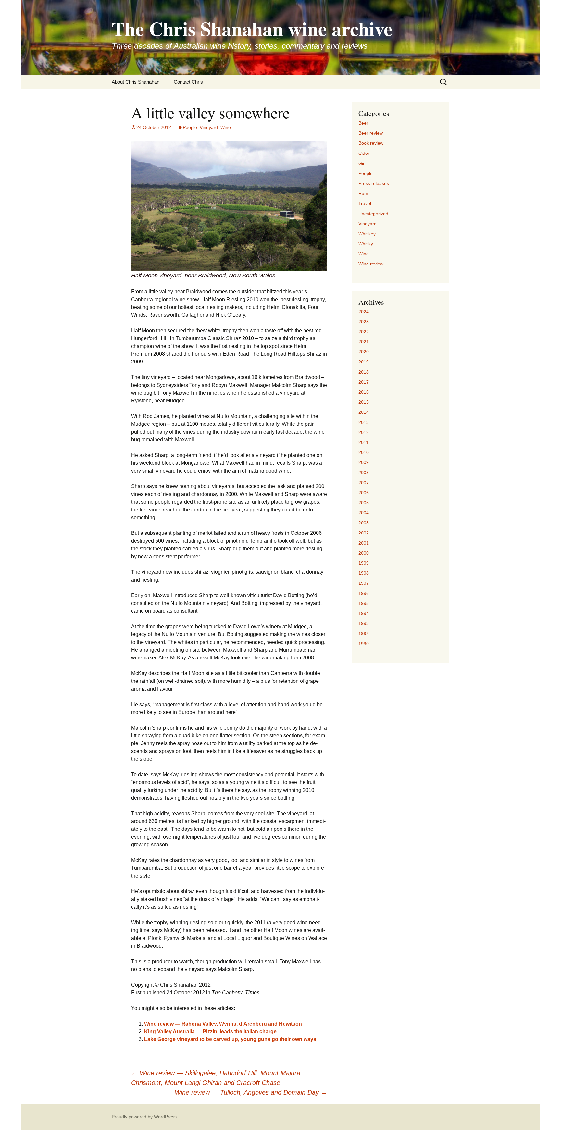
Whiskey (367, 233)
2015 (363, 402)
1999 (363, 563)
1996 (363, 593)
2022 (363, 331)
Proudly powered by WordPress (144, 1116)
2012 (363, 432)
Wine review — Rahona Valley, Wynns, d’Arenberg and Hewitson (223, 1023)
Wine (225, 127)
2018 (363, 372)
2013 (363, 422)
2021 (363, 341)
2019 (363, 361)
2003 (363, 522)
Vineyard (209, 127)
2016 (363, 392)
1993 (363, 623)
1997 (363, 583)
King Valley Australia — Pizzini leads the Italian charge (210, 1031)
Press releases (373, 183)
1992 (363, 633)
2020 (363, 351)
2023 (363, 321)
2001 (363, 543)
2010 (363, 452)
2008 (363, 472)
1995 (363, 603)
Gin (362, 163)
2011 (363, 442)
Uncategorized (373, 213)
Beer (363, 123)
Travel (364, 203)
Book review (370, 143)
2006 (363, 492)
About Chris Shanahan (135, 82)
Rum (363, 193)
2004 (363, 512)
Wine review (370, 263)
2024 (363, 311)
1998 (363, 573)
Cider (363, 153)
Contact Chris (188, 82)
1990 (363, 643)
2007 (363, 482)
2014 (363, 412)
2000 (363, 553)
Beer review (370, 133)
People (190, 127)
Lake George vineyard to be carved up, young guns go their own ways (230, 1039)
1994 (363, 613)
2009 (363, 462)
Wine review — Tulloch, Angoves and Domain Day (251, 1092)
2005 (363, 502)
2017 (363, 382)
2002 (363, 532)
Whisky (365, 243)
